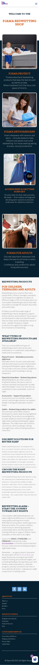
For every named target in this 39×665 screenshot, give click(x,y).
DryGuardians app (27, 555)
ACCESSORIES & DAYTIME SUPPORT (19, 190)
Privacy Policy (6, 641)
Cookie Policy (6, 644)
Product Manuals (7, 624)
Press (4, 608)
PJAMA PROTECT (19, 73)
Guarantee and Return (9, 636)
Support (4, 603)
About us (5, 601)
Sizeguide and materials (9, 618)
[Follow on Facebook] (14, 589)
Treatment (5, 621)
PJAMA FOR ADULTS (19, 252)
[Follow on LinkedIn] (25, 589)
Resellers (5, 606)
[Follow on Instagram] (19, 589)
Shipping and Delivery (8, 639)
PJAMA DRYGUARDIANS (19, 131)
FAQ (3, 626)
